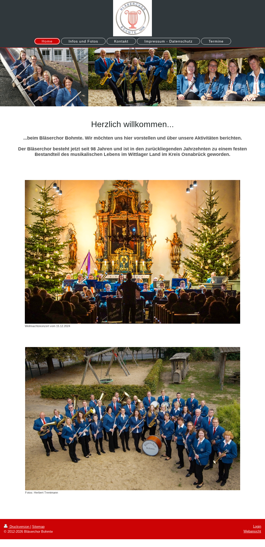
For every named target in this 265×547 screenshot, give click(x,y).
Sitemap (38, 527)
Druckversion (19, 527)
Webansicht (252, 531)
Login (257, 526)
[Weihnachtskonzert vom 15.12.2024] (132, 252)
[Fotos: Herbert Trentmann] (132, 418)
